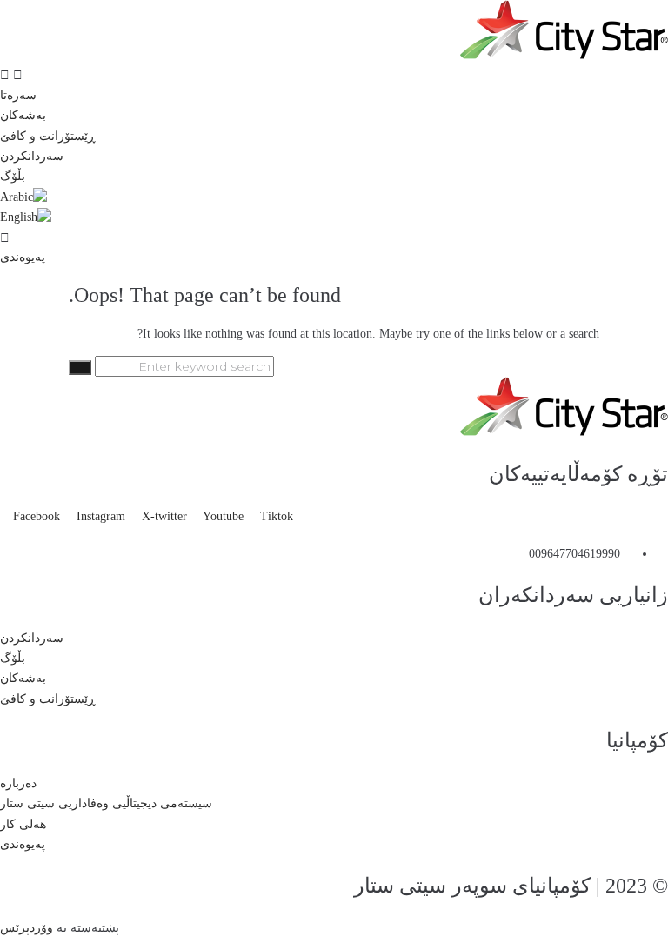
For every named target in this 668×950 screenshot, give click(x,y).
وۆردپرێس (26, 927)
